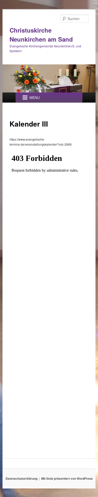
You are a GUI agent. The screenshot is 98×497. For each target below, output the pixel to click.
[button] (34, 97)
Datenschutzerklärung (21, 478)
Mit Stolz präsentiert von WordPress (67, 478)
